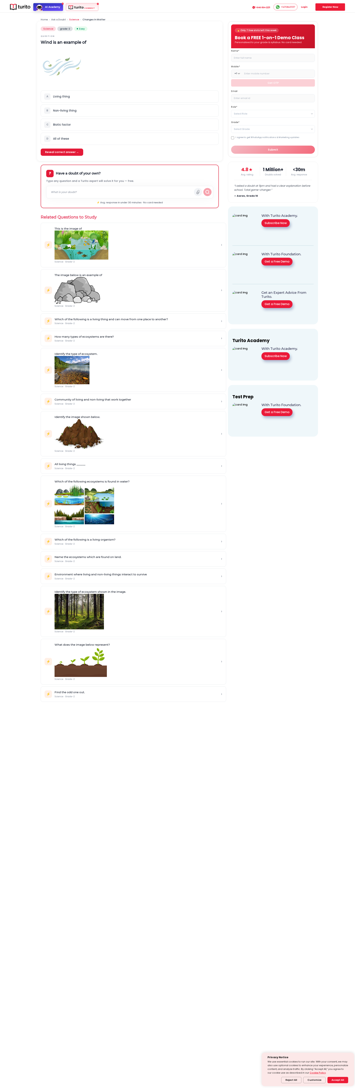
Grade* (235, 122)
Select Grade (242, 129)
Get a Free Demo (277, 261)
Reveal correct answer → (62, 152)
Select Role (240, 113)
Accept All (338, 1080)
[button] (130, 96)
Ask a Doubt (58, 19)
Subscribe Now (276, 223)
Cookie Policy (318, 1072)
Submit (273, 150)
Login (304, 7)
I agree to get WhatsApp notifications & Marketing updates (267, 137)
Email (234, 91)
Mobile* (235, 66)
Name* (235, 50)
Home (44, 19)
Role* (234, 106)
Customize (314, 1080)
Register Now (330, 7)
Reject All (291, 1080)
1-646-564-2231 (263, 7)
